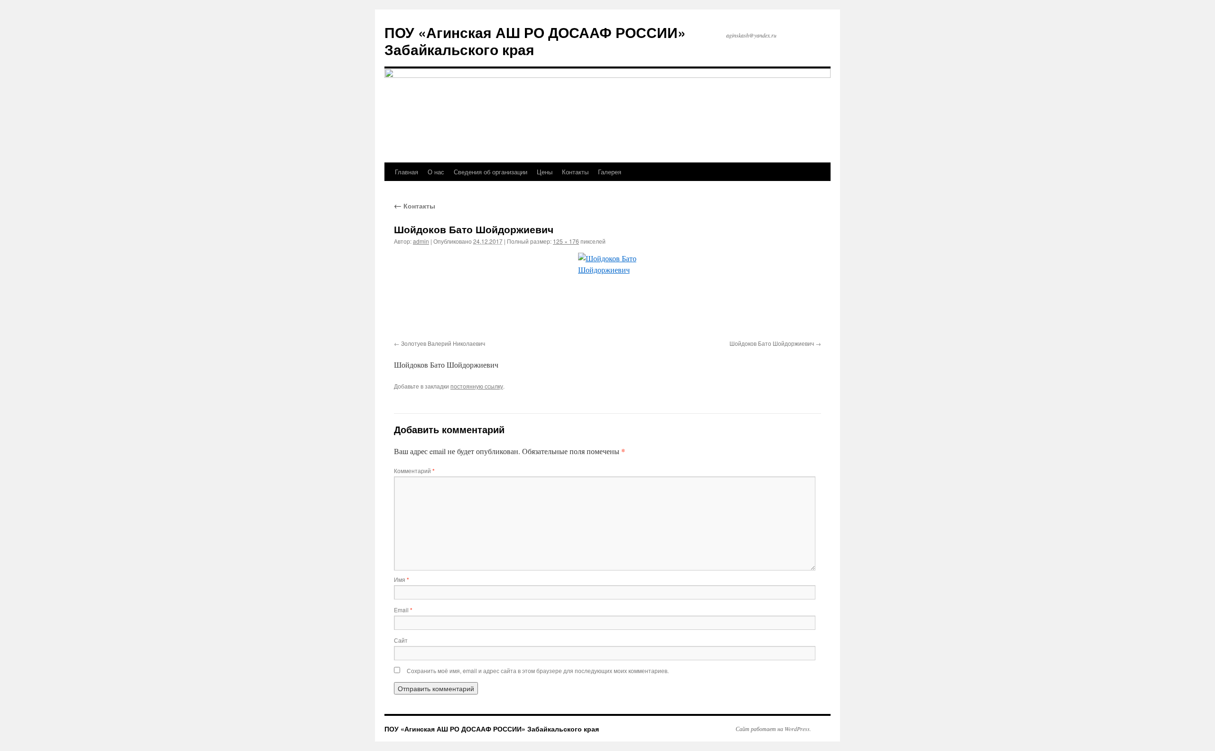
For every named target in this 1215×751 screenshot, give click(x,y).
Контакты (575, 171)
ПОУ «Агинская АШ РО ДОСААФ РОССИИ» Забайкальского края (535, 40)
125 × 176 (566, 241)
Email (403, 610)
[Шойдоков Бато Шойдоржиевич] (607, 294)
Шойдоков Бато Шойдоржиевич (771, 343)
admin (421, 241)
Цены (544, 171)
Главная (406, 171)
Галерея (609, 171)
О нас (436, 171)
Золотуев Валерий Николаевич (443, 343)
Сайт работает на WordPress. (773, 728)
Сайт (401, 640)
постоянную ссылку (476, 386)
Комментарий (414, 470)
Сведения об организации (490, 171)
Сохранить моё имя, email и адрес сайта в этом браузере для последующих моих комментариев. (538, 670)
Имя (401, 579)
